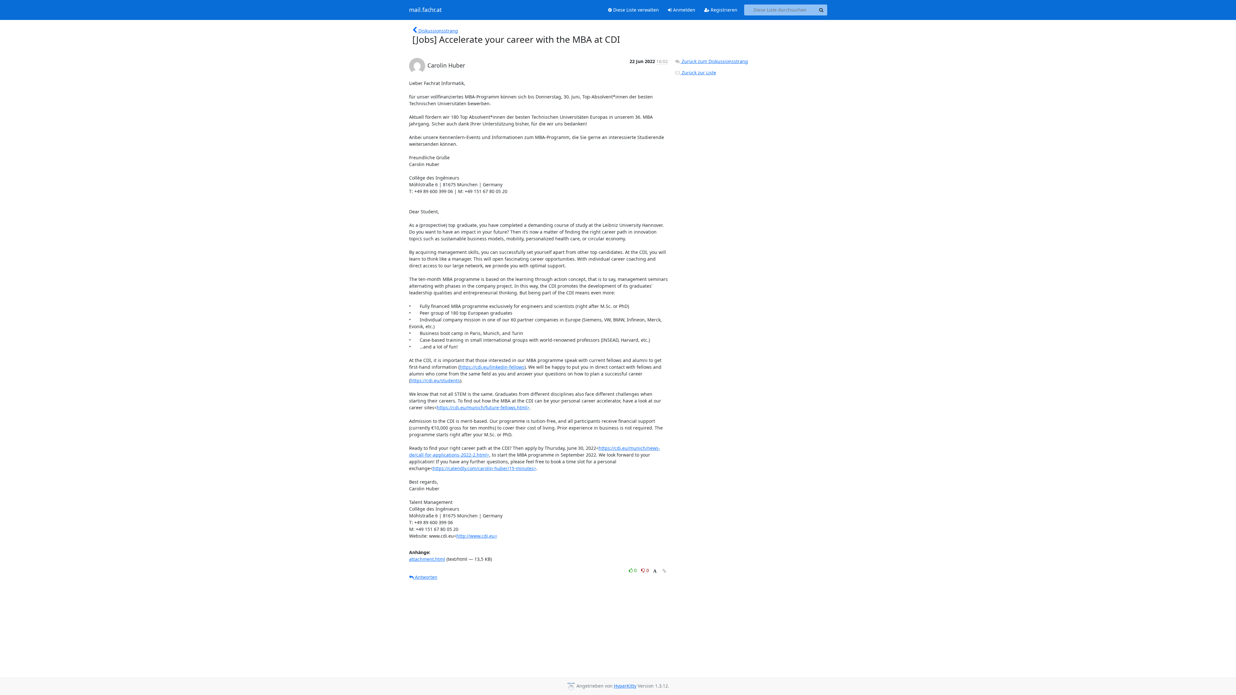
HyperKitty (625, 686)
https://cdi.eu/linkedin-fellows (492, 367)
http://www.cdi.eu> (476, 536)
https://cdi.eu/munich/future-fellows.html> (483, 407)
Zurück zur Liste (698, 73)
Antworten (425, 577)
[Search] (821, 10)
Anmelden (683, 10)
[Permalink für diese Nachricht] (664, 571)
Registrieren (723, 10)
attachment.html (427, 559)
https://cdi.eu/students (435, 380)
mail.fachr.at (425, 10)
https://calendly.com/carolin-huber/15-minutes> (484, 468)
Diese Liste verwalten (635, 10)
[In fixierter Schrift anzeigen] (655, 571)
